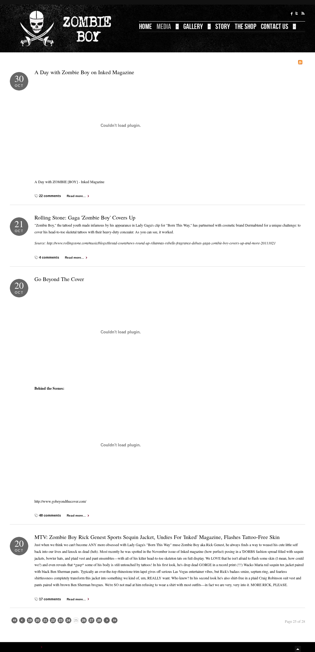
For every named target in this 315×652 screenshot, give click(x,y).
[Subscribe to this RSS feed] (300, 62)
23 (60, 620)
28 (99, 620)
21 (45, 620)
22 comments (50, 196)
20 (37, 620)
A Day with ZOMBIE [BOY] (56, 181)
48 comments (50, 515)
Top (298, 649)
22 (53, 620)
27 (91, 620)
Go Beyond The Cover (59, 279)
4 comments (49, 257)
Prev (22, 620)
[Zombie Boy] (67, 28)
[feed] (302, 14)
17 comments (50, 599)
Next (107, 620)
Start (14, 620)
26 (84, 620)
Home (34, 647)
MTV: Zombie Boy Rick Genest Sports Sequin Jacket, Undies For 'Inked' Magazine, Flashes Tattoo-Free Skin (157, 537)
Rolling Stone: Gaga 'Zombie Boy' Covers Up (84, 217)
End (114, 620)
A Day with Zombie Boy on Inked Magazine (84, 72)
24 (68, 620)
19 (30, 620)
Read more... (76, 196)
